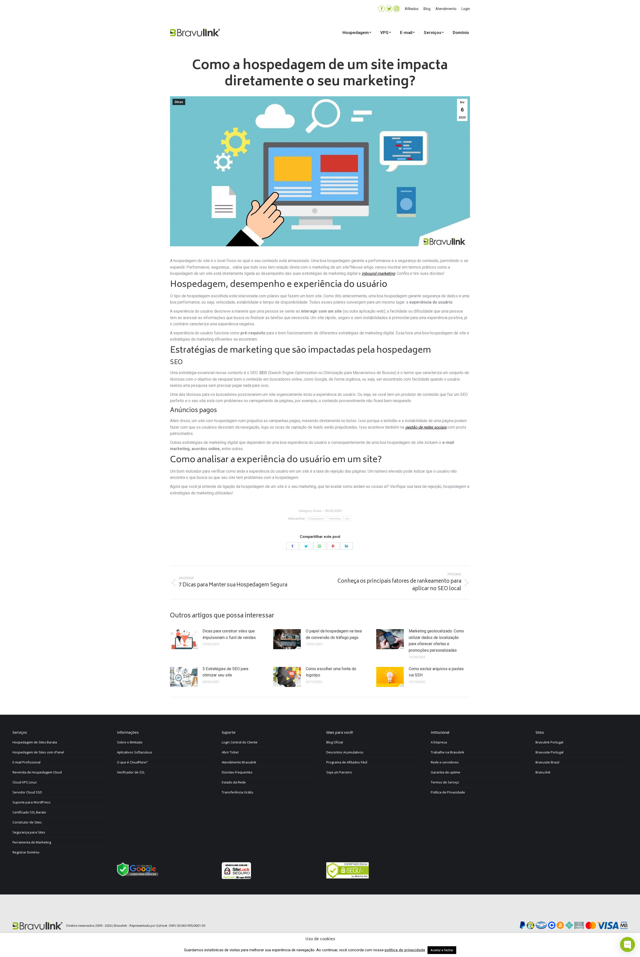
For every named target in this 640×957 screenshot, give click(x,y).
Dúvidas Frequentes (237, 772)
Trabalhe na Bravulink (447, 752)
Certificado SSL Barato (29, 812)
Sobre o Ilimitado (129, 742)
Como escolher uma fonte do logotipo (331, 672)
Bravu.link (543, 772)
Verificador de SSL (131, 772)
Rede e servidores (445, 762)
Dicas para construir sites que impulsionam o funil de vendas (229, 634)
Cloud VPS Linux (24, 782)
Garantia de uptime (445, 772)
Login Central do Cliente (240, 742)
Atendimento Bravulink (239, 762)
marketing (335, 518)
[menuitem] (411, 8)
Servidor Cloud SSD (27, 792)
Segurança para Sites (28, 832)
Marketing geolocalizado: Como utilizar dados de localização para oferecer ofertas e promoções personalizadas (436, 641)
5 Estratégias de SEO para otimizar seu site (225, 672)
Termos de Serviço (445, 782)
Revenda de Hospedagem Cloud (37, 772)
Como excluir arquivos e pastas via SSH (436, 672)
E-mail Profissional (26, 762)
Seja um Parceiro (339, 772)
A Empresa (439, 742)
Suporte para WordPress (31, 802)
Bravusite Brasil (547, 762)
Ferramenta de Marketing (31, 842)
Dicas (179, 102)
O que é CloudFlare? (132, 762)
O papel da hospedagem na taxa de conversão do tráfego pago (334, 634)
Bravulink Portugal (549, 742)
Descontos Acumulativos (345, 752)
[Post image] (184, 639)
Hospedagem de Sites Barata (34, 742)
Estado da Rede (234, 782)
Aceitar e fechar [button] (441, 950)
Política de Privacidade (448, 792)
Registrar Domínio (26, 852)
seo (347, 518)
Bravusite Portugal (550, 752)
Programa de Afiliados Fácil (346, 762)
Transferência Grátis (237, 792)
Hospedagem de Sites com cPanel (38, 752)
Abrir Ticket (230, 752)
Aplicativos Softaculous (134, 752)
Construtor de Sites (27, 822)
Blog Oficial (334, 742)
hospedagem (316, 518)
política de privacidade (404, 950)
